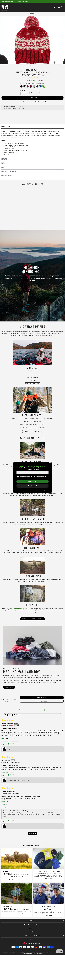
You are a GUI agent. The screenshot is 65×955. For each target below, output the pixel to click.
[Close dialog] (50, 463)
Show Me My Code (32, 482)
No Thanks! (32, 486)
